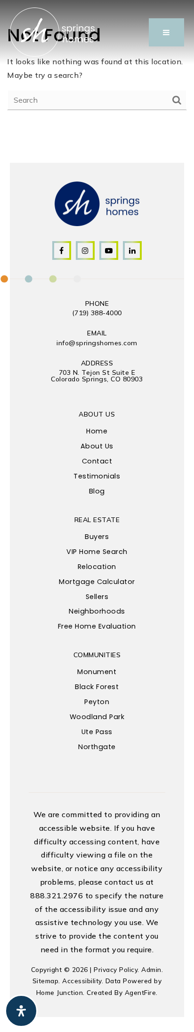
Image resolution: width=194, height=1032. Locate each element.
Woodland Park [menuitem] (97, 716)
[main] (97, 66)
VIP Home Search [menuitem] (97, 551)
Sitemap (45, 981)
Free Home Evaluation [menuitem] (97, 626)
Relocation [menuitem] (97, 566)
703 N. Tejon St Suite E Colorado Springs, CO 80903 (97, 375)
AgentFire (140, 992)
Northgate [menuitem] (97, 746)
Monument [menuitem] (96, 671)
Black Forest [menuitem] (97, 686)
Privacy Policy (115, 969)
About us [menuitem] (97, 446)
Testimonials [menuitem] (96, 476)
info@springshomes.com (97, 343)
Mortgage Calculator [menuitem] (97, 581)
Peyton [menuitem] (96, 701)
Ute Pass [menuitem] (97, 731)
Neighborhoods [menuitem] (97, 611)
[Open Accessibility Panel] (21, 1010)
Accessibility (82, 981)
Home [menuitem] (96, 431)
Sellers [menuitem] (97, 596)
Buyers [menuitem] (97, 536)
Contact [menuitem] (97, 461)
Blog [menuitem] (97, 491)
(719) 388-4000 (97, 313)
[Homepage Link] (52, 31)
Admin (151, 969)
